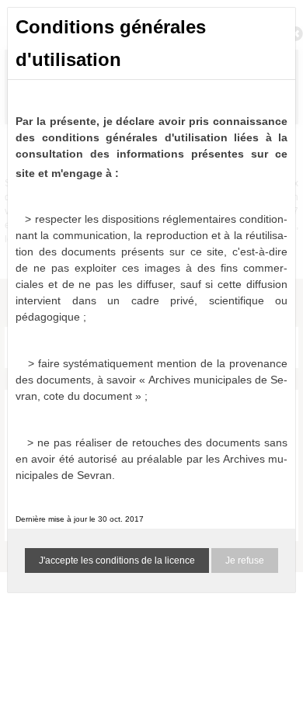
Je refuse (244, 560)
